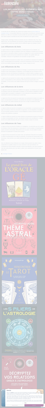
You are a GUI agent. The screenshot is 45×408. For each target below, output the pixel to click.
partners (12, 392)
